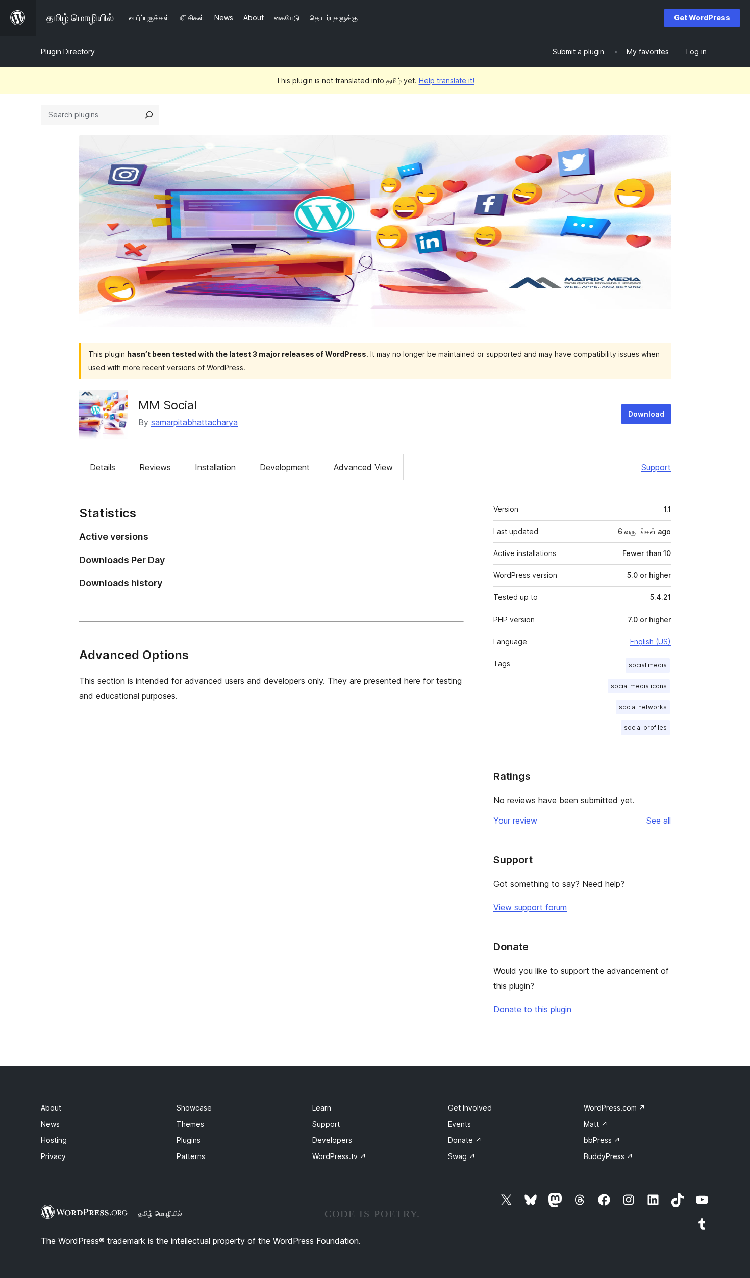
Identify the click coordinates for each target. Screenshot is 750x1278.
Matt (596, 1124)
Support (656, 467)
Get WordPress (702, 17)
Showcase (194, 1107)
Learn (321, 1107)
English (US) (650, 641)
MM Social (167, 405)
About (51, 1107)
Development (285, 467)
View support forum (530, 907)
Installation (215, 467)
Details (102, 467)
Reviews (155, 467)
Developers (332, 1140)
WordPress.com (614, 1107)
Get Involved (470, 1107)
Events (459, 1124)
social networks (643, 707)
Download (646, 413)
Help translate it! (446, 80)
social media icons (639, 686)
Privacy (53, 1156)
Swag (462, 1156)
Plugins (189, 1140)
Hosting (54, 1140)
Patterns (191, 1156)
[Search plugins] (149, 115)
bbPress (602, 1140)
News (50, 1124)
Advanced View (363, 467)
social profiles (645, 727)
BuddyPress (608, 1156)
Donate (465, 1140)
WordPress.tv (339, 1156)
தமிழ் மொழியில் (160, 1213)
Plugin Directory (68, 51)
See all (658, 820)
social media (648, 665)
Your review (515, 820)
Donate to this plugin (532, 1009)
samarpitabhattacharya (194, 422)
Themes (190, 1124)
